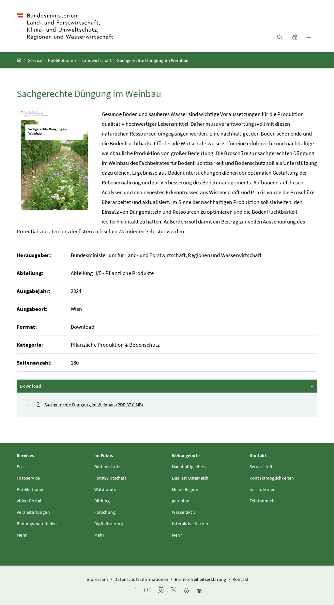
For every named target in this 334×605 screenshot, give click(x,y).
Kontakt (241, 579)
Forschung (104, 512)
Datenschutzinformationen (141, 579)
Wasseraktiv (184, 512)
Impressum (97, 579)
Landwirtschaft (96, 60)
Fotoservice (28, 478)
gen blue (180, 501)
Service (35, 60)
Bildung (102, 501)
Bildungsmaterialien (37, 523)
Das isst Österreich (190, 478)
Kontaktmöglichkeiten (272, 478)
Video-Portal (29, 501)
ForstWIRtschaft (110, 478)
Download (48, 386)
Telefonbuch (262, 501)
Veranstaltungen (33, 512)
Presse (23, 466)
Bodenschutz (107, 466)
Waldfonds (105, 489)
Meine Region (185, 489)
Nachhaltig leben (189, 466)
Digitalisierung (108, 523)
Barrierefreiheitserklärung (201, 579)
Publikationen (62, 60)
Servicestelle (262, 466)
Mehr (22, 535)
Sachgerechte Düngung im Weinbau (93, 405)
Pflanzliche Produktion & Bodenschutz (115, 344)
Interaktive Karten (190, 523)
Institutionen (263, 489)
